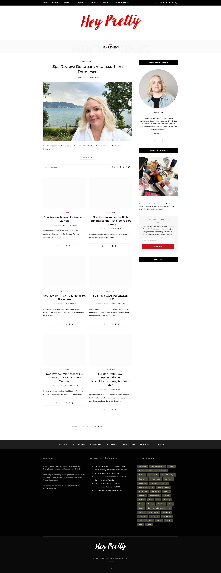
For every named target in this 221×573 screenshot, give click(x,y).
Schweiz (150, 504)
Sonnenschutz (153, 512)
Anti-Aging (142, 466)
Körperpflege (143, 491)
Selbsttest (161, 504)
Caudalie (171, 466)
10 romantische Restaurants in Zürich (107, 487)
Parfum (141, 500)
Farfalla (141, 475)
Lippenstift (155, 491)
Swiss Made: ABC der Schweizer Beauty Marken (111, 476)
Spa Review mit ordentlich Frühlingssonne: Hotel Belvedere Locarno (110, 221)
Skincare (141, 512)
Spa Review (166, 512)
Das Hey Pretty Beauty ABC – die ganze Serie (110, 466)
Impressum (110, 561)
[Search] (176, 3)
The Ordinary (167, 516)
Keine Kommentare (70, 225)
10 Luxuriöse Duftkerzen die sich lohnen (108, 490)
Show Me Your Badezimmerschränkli (159, 508)
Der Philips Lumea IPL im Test (105, 480)
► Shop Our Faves (122, 2)
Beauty (55, 2)
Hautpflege (110, 369)
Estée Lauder (162, 471)
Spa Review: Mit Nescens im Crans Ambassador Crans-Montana (64, 377)
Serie (170, 504)
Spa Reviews (87, 61)
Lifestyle (80, 2)
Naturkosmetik (154, 495)
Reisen (141, 504)
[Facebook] (120, 167)
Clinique (151, 471)
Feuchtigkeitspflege (168, 475)
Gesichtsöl (168, 479)
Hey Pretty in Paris (163, 487)
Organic (166, 495)
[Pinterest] (126, 167)
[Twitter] (123, 167)
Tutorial (149, 520)
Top (111, 568)
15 (95, 426)
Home (45, 2)
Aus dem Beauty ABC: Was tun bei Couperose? (111, 470)
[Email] (129, 167)
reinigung (167, 500)
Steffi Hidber (52, 167)
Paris (150, 500)
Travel (93, 2)
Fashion (67, 2)
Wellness (168, 520)
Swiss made (154, 516)
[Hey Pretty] (110, 23)
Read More (158, 134)
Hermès (164, 483)
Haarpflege (142, 483)
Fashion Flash (153, 475)
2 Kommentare (94, 77)
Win (140, 524)
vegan (159, 520)
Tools (140, 520)
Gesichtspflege (155, 479)
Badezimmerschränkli (157, 466)
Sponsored (142, 516)
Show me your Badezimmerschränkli (107, 473)
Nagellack (142, 495)
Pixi (158, 500)
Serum (141, 508)
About (105, 2)
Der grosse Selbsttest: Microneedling (107, 483)
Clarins (141, 471)
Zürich (149, 524)
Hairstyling (154, 483)
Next (100, 426)
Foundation (142, 479)
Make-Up (166, 491)
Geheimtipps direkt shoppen (153, 209)
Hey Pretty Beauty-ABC (146, 487)
